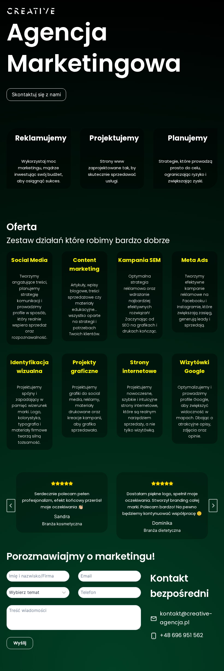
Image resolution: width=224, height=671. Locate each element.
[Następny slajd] (213, 505)
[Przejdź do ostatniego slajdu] (11, 505)
